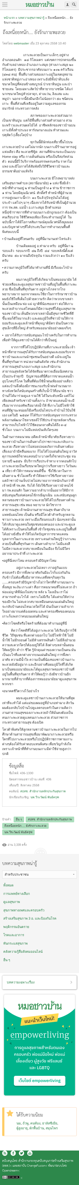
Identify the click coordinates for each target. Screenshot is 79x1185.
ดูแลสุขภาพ (11, 902)
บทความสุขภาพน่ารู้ (31, 17)
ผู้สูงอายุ (22, 1128)
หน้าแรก (9, 17)
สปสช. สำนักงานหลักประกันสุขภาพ (43, 791)
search (74, 4)
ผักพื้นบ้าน (36, 1128)
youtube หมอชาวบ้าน (29, 1153)
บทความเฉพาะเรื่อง (20, 982)
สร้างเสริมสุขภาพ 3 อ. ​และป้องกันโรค (29, 918)
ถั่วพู (26, 1123)
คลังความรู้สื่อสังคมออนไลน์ (23, 951)
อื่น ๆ (19, 819)
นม (18, 1123)
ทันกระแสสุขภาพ (15, 943)
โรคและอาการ (13, 935)
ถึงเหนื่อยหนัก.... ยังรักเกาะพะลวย (25, 825)
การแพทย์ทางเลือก (16, 893)
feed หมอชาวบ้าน (4, 1153)
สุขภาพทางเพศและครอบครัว (23, 910)
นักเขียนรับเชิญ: (20, 797)
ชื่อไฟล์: (14, 773)
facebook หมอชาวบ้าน (13, 1153)
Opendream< (11, 1171)
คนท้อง (35, 1123)
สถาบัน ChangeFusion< (32, 1166)
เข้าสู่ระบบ (67, 4)
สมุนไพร (52, 1128)
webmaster (21, 43)
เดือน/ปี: (14, 785)
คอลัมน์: (14, 791)
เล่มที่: (42, 779)
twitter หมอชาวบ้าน (21, 1153)
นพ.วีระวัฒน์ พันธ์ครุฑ (45, 797)
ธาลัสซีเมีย (49, 1123)
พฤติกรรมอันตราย (16, 927)
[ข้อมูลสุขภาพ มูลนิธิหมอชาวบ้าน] (40, 4)
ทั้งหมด (8, 885)
